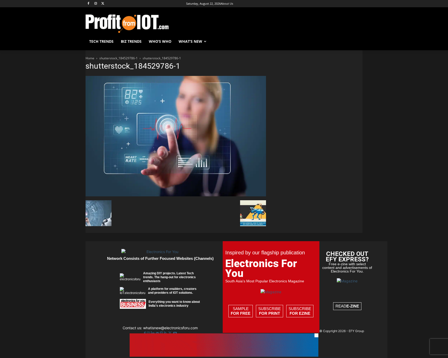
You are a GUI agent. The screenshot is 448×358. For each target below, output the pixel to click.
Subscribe (269, 311)
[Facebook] (89, 4)
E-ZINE (352, 306)
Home (90, 58)
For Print (269, 313)
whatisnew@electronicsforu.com (170, 328)
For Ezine (300, 313)
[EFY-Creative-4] (224, 355)
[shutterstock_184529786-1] (176, 195)
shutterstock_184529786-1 (118, 58)
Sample (240, 311)
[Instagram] (96, 4)
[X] (103, 4)
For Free (240, 313)
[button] (356, 41)
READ (347, 306)
